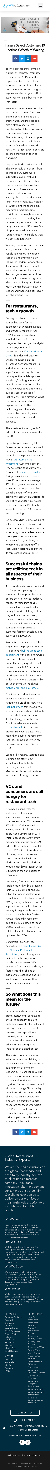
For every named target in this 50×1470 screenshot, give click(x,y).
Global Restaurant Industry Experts (19, 1158)
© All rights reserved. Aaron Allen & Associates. (25, 1455)
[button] (40, 5)
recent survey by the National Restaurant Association (23, 950)
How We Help (13, 1242)
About (9, 1356)
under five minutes (30, 472)
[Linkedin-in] (22, 1442)
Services (10, 1314)
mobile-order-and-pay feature (22, 688)
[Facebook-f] (28, 1442)
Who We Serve (13, 1266)
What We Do (12, 1289)
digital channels (14, 727)
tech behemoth (14, 707)
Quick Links (35, 1314)
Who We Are (12, 1219)
